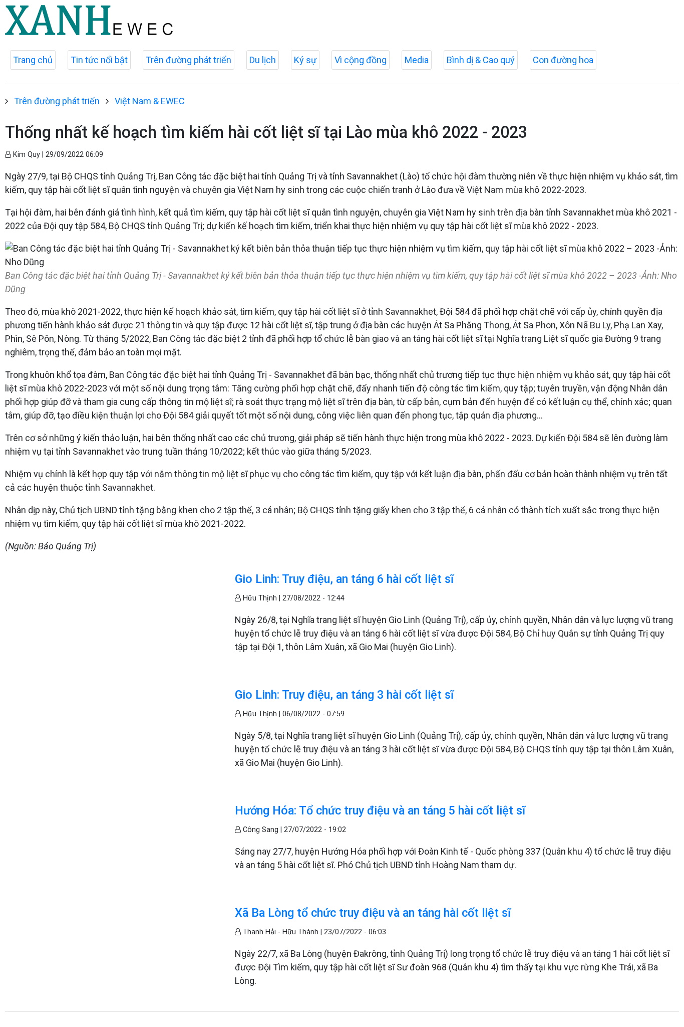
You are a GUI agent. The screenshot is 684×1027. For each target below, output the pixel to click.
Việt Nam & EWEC (150, 101)
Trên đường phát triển (188, 60)
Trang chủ (33, 60)
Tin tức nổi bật (99, 60)
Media (417, 60)
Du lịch (262, 60)
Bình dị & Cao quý (481, 60)
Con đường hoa (563, 60)
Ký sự (305, 60)
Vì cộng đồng (360, 60)
